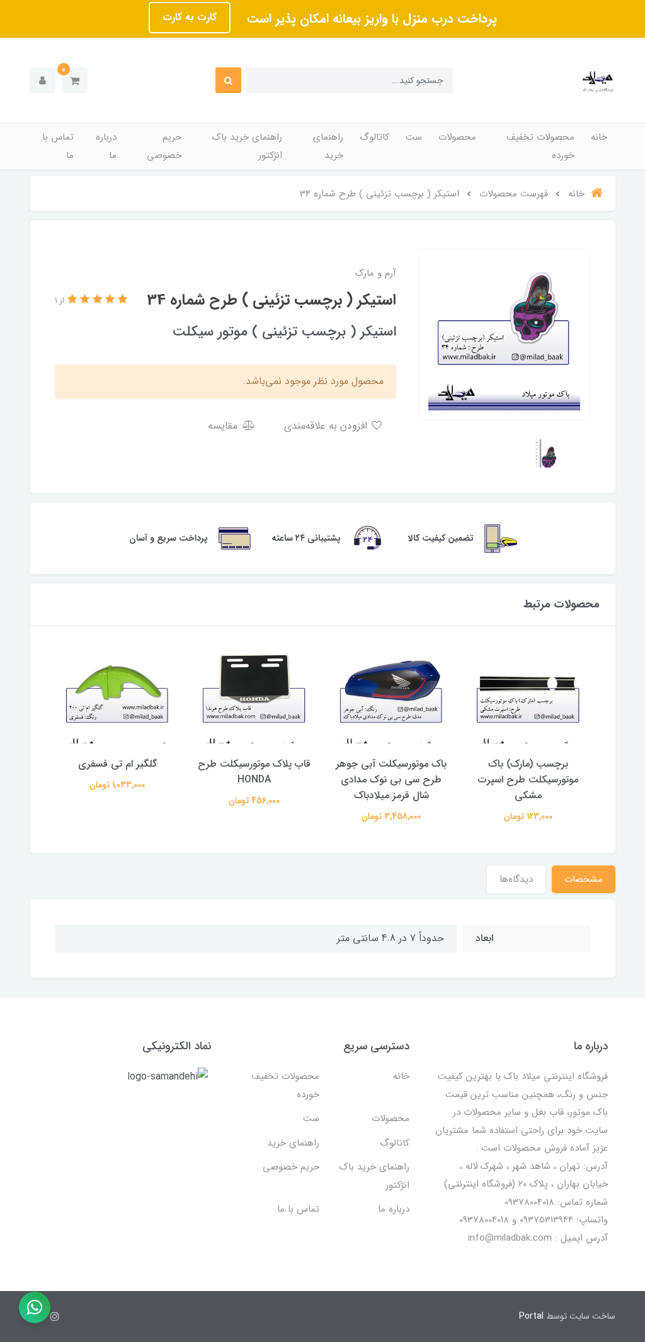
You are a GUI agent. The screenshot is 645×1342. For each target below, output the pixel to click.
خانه (599, 137)
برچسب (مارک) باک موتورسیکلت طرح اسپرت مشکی (528, 779)
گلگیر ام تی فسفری (117, 764)
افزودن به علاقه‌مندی (327, 426)
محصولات (457, 137)
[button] (75, 80)
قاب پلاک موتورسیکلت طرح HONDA (254, 771)
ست (414, 137)
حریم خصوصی (164, 146)
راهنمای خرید (328, 146)
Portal (531, 1316)
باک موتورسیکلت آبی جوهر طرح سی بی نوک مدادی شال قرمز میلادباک (391, 779)
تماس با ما (58, 146)
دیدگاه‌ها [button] (516, 879)
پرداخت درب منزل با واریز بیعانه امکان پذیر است (370, 18)
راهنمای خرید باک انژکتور (247, 146)
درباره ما (106, 146)
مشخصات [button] (583, 879)
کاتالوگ (374, 137)
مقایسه (224, 426)
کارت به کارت (190, 17)
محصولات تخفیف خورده (540, 146)
